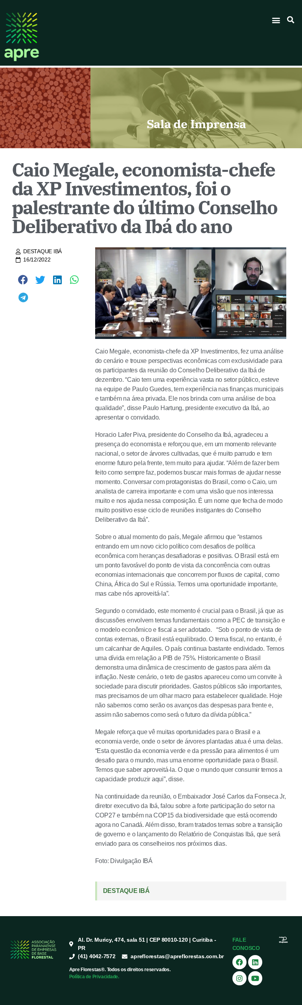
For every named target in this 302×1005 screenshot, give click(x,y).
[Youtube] (255, 978)
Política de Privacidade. (94, 976)
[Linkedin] (255, 962)
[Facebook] (239, 962)
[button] (276, 19)
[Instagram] (239, 978)
